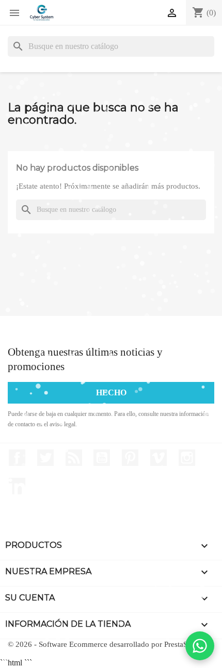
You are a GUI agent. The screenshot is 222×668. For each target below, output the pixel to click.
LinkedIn (17, 486)
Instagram (187, 457)
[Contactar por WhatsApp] (199, 645)
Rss (74, 457)
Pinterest (130, 457)
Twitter (45, 457)
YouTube (101, 457)
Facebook (17, 457)
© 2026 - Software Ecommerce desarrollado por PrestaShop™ (108, 644)
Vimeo (158, 457)
